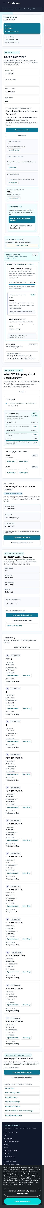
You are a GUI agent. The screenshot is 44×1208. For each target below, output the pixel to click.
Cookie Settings (9, 1157)
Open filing (26, 675)
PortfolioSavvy (14, 3)
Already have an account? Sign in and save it (21, 227)
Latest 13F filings (11, 1097)
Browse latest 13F (14, 150)
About (6, 1136)
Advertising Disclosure (11, 1151)
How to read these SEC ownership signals (18, 336)
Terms (6, 1148)
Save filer (22, 392)
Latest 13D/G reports (12, 1106)
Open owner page (14, 198)
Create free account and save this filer (20, 219)
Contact (6, 1154)
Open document (12, 675)
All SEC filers (9, 1088)
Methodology (8, 1139)
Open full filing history (22, 647)
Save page (22, 135)
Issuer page (11, 461)
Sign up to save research (12, 1164)
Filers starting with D (12, 1093)
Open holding (13, 167)
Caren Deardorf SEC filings (22, 615)
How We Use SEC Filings (11, 1142)
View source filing (22, 245)
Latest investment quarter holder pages (19, 1111)
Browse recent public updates (22, 543)
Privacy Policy (29, 1184)
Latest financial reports (13, 1115)
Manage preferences (29, 1180)
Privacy (6, 1145)
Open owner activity (22, 130)
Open (35, 426)
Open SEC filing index (14, 625)
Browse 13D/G (13, 183)
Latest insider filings (12, 1102)
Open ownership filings (22, 538)
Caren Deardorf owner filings (22, 620)
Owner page (23, 461)
